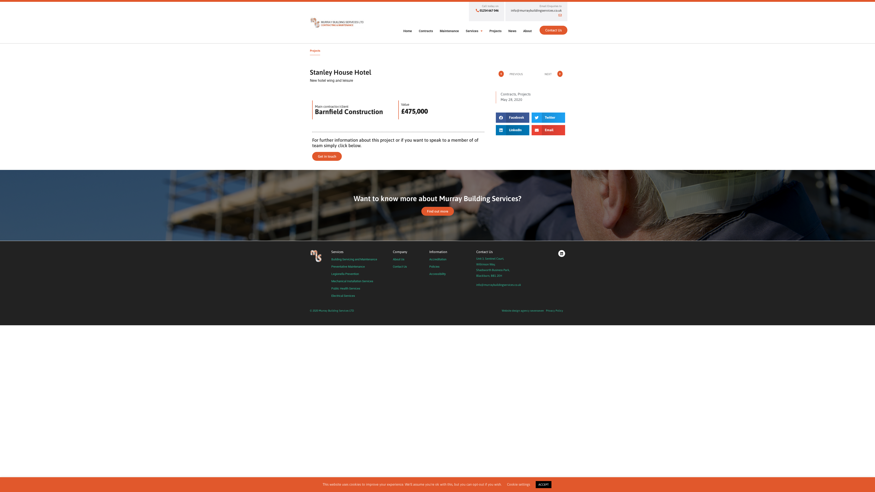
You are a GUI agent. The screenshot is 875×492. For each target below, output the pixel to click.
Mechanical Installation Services (352, 281)
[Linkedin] (561, 253)
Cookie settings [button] (518, 484)
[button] (512, 118)
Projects (495, 31)
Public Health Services (345, 288)
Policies (434, 266)
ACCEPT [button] (543, 484)
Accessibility (437, 274)
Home (407, 31)
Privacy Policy (554, 310)
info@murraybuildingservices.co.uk (498, 285)
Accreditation (437, 259)
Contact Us (400, 266)
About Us (398, 259)
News (512, 31)
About (527, 31)
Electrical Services (343, 295)
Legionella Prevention (345, 274)
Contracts (426, 31)
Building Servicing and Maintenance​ (354, 259)
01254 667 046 (489, 10)
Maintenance (449, 31)
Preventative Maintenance (348, 266)
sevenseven (537, 310)
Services (472, 31)
